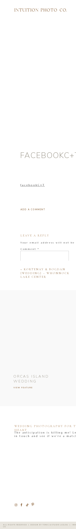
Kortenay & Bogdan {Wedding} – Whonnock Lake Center (45, 273)
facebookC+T (32, 185)
